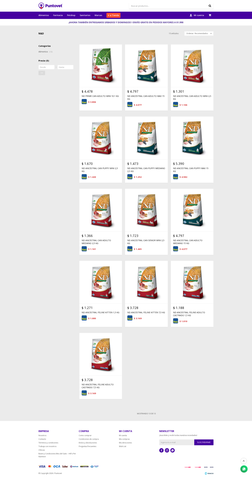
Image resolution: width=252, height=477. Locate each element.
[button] (210, 6)
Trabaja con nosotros (47, 446)
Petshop (71, 15)
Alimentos (43, 15)
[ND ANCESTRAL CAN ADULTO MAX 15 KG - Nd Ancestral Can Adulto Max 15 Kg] (146, 65)
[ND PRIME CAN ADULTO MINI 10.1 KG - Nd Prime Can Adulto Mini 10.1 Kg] (100, 65)
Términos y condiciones (48, 442)
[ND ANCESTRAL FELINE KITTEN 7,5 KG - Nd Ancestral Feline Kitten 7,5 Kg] (146, 282)
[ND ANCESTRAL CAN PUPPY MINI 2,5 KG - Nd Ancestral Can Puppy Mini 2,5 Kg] (100, 137)
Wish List (122, 446)
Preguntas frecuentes (87, 446)
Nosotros (42, 435)
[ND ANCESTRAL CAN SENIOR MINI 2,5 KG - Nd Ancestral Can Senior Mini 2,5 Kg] (146, 210)
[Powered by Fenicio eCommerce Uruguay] (209, 473)
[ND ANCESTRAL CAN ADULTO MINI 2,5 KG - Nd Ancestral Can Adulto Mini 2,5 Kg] (192, 65)
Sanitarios (85, 15)
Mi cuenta (123, 435)
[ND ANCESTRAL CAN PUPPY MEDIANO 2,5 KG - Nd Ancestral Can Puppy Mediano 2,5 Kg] (146, 137)
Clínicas (41, 450)
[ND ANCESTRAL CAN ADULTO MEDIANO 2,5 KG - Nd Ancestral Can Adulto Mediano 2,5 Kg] (100, 210)
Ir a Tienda (113, 15)
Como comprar (85, 435)
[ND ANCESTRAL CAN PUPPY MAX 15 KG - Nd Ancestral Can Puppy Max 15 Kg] (192, 137)
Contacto (42, 439)
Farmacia (58, 15)
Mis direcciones (125, 442)
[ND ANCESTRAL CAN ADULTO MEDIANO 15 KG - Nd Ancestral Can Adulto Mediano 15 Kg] (192, 210)
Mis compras (124, 439)
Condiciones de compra (89, 439)
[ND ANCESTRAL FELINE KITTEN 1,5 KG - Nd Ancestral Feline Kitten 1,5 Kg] (100, 282)
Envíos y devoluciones (88, 442)
